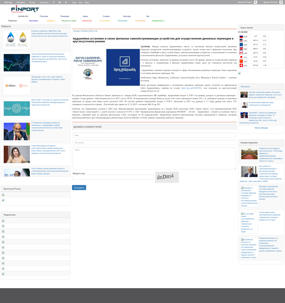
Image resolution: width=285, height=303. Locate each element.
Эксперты (245, 86)
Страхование (104, 20)
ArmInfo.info (23, 16)
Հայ (74, 2)
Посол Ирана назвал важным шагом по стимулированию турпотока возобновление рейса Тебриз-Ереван (49, 171)
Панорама (64, 16)
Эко (147, 16)
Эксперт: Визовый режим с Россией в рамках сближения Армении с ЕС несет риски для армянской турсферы (265, 94)
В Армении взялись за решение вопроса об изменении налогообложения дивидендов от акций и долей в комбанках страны (270, 244)
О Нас (32, 2)
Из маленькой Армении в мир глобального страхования (261, 103)
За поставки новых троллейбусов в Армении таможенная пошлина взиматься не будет (269, 216)
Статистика (140, 20)
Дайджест (51, 20)
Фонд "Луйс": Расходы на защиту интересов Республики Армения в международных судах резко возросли (49, 102)
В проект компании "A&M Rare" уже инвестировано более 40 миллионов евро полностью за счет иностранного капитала (49, 33)
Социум (106, 16)
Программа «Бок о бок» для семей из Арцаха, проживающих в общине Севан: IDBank (48, 79)
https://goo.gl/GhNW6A (191, 88)
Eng (87, 2)
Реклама (21, 2)
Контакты (44, 2)
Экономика (33, 20)
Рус (81, 2)
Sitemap (8, 2)
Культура (127, 16)
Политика (44, 16)
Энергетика (87, 20)
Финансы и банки (69, 20)
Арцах (85, 16)
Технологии (122, 20)
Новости (6, 26)
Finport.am (12, 20)
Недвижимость (158, 20)
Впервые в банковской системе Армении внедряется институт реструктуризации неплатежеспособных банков (268, 192)
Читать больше (261, 127)
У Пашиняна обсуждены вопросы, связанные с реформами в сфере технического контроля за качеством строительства (46, 126)
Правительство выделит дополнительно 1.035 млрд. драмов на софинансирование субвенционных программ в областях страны (271, 154)
